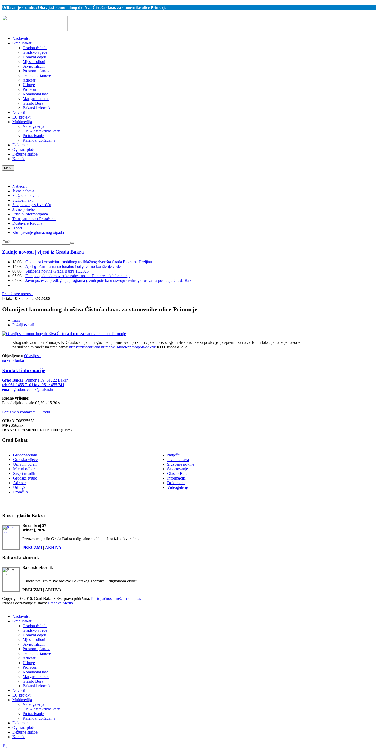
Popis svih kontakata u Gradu (26, 412)
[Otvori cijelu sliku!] (64, 333)
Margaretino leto (36, 676)
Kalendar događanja (39, 718)
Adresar (19, 483)
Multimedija (22, 700)
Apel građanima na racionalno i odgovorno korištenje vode (73, 266)
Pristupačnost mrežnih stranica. (116, 598)
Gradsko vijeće (25, 459)
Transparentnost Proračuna (34, 218)
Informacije (176, 478)
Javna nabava (23, 191)
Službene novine (25, 195)
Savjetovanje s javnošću (31, 205)
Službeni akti (22, 200)
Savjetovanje (177, 469)
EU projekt (21, 695)
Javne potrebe (23, 209)
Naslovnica (21, 616)
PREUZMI (32, 547)
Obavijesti (32, 356)
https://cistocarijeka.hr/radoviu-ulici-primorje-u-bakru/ (112, 347)
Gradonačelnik (25, 455)
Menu (8, 168)
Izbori (17, 228)
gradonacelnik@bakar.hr (33, 389)
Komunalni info (35, 672)
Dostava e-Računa (27, 223)
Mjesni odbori (24, 469)
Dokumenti (176, 483)
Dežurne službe (25, 732)
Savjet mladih (24, 473)
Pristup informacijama (30, 214)
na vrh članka (13, 360)
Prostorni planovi (36, 649)
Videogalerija (178, 487)
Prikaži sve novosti (17, 294)
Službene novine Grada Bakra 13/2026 (57, 271)
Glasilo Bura (177, 473)
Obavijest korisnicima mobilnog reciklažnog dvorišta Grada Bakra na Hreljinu (88, 262)
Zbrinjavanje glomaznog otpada (38, 232)
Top (5, 745)
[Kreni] (72, 243)
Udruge (19, 487)
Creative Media (60, 603)
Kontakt (18, 737)
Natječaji (19, 186)
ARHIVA (53, 547)
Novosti (18, 690)
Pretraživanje (33, 713)
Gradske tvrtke (25, 478)
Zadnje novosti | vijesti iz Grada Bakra (43, 252)
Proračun (20, 492)
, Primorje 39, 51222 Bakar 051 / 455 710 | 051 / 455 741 (35, 385)
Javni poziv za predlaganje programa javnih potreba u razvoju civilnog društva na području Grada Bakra (109, 280)
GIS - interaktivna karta (42, 709)
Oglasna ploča (23, 727)
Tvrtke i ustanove (37, 653)
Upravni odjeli (25, 464)
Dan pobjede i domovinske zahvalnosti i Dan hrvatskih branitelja (77, 276)
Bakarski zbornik (36, 686)
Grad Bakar (21, 621)
